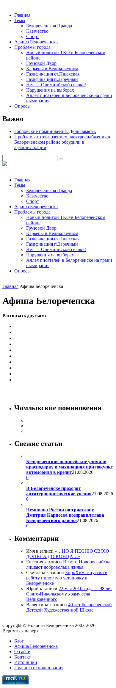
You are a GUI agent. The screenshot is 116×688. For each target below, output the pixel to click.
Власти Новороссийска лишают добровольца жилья (68, 564)
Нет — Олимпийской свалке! (56, 84)
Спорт (32, 36)
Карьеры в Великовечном (52, 68)
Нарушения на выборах (50, 90)
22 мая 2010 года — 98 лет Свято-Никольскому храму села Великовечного (69, 594)
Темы (19, 20)
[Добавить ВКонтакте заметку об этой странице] (16, 326)
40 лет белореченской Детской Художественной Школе (69, 607)
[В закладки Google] (16, 367)
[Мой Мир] (16, 349)
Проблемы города (32, 47)
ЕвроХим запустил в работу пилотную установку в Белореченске (66, 578)
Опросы (22, 106)
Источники (25, 662)
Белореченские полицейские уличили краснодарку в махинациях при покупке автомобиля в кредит (69, 467)
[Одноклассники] (16, 332)
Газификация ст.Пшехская (52, 73)
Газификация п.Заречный (52, 79)
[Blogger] (16, 361)
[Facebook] (16, 338)
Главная (22, 15)
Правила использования (38, 667)
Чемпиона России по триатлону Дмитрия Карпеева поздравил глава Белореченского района (65, 515)
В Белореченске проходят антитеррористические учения (59, 491)
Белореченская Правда (49, 25)
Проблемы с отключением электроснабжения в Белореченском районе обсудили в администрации (62, 142)
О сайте (22, 651)
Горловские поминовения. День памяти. (55, 131)
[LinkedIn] (16, 373)
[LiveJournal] (16, 344)
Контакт (22, 656)
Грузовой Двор (41, 63)
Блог (19, 640)
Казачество (37, 31)
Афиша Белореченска (36, 41)
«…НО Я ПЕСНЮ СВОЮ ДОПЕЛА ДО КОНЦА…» (67, 553)
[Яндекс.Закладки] (16, 379)
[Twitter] (16, 355)
